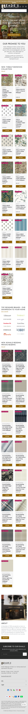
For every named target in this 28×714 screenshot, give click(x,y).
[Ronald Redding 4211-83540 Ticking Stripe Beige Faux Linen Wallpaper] (7, 416)
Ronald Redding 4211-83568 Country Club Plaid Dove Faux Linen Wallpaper (20, 487)
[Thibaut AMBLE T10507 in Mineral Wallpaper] (21, 225)
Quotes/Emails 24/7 (6, 676)
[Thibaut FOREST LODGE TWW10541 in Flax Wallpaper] (21, 167)
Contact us (8, 55)
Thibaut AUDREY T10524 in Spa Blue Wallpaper (7, 151)
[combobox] (14, 10)
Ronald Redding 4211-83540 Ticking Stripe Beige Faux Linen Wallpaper (7, 428)
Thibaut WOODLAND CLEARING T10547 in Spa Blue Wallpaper (20, 123)
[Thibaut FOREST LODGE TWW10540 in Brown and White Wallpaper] (7, 279)
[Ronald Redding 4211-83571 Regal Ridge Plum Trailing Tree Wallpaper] (7, 356)
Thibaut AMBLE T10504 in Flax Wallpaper (20, 263)
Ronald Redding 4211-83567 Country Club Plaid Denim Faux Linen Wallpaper (7, 518)
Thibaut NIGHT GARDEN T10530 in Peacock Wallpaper (7, 208)
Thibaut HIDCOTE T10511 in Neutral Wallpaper (20, 91)
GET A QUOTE (4, 311)
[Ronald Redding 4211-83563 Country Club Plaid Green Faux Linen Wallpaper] (7, 386)
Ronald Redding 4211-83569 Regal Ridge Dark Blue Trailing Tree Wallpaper (20, 368)
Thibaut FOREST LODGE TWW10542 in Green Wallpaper (7, 179)
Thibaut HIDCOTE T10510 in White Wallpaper (20, 151)
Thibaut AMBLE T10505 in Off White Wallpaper (6, 263)
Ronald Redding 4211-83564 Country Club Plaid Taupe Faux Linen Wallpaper (20, 548)
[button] (23, 6)
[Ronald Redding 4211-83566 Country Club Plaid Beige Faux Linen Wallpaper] (21, 505)
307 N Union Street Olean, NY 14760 (10, 1)
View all (3, 71)
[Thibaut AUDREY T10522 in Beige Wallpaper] (7, 225)
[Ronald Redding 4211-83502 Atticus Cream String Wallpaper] (21, 446)
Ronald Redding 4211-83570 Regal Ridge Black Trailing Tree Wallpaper (6, 487)
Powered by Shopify (21, 710)
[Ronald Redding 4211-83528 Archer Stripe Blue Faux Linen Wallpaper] (7, 446)
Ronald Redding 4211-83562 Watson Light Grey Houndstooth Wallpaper (7, 578)
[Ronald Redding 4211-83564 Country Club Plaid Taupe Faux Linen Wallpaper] (21, 535)
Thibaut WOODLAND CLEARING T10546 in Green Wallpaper (7, 92)
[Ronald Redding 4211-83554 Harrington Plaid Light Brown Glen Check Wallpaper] (21, 386)
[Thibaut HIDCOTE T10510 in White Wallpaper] (21, 140)
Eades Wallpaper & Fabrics (11, 710)
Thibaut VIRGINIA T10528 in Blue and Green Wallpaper (21, 207)
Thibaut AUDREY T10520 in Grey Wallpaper (6, 121)
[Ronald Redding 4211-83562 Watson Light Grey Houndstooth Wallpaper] (7, 565)
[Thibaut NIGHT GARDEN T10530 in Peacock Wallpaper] (7, 196)
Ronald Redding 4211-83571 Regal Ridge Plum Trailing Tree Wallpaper (6, 368)
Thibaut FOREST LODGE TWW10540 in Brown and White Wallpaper (7, 291)
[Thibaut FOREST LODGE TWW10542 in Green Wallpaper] (7, 167)
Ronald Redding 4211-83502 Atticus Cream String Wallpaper (21, 458)
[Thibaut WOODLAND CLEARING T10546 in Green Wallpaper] (7, 80)
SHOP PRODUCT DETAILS (14, 34)
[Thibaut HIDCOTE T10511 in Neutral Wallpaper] (21, 80)
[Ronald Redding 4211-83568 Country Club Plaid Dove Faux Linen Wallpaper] (21, 475)
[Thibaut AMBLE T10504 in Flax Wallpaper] (21, 252)
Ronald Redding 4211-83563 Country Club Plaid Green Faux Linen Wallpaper (7, 398)
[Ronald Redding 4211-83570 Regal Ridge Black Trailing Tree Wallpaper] (7, 475)
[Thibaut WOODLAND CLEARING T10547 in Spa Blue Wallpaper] (21, 110)
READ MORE (5, 637)
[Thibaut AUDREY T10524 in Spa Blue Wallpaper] (7, 140)
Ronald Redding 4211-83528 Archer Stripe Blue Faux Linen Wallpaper (7, 458)
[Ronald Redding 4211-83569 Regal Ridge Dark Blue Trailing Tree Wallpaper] (21, 356)
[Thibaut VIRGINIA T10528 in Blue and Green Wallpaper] (21, 196)
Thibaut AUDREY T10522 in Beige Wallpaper (6, 235)
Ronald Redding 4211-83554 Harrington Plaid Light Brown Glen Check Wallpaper (20, 398)
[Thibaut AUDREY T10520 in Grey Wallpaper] (7, 110)
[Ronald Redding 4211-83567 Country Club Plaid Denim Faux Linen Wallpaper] (7, 505)
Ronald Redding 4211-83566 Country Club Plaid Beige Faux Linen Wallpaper (20, 518)
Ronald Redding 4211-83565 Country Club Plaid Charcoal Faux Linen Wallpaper (7, 548)
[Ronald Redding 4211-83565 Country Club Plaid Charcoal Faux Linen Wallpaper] (7, 535)
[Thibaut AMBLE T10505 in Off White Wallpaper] (7, 252)
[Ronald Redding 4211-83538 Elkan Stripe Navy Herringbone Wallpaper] (21, 416)
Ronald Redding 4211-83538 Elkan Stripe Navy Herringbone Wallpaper (20, 428)
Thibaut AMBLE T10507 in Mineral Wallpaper (20, 235)
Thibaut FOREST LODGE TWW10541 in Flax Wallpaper (20, 178)
